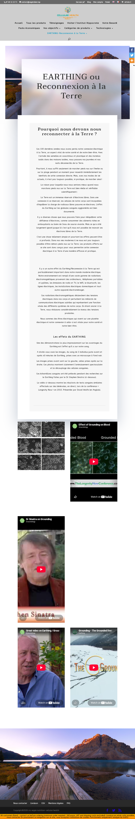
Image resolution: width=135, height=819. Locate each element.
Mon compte (98, 2)
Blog (89, 2)
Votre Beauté (109, 23)
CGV (43, 803)
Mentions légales (55, 803)
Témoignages (56, 23)
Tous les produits (36, 23)
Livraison (34, 803)
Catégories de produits (77, 28)
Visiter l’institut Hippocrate (83, 23)
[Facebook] (131, 50)
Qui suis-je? (80, 2)
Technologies (103, 28)
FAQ (68, 803)
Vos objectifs (51, 28)
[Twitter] (131, 55)
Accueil (19, 23)
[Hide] (134, 65)
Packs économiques (29, 28)
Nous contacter (20, 803)
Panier (107, 2)
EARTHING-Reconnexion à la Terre (66, 33)
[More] (131, 60)
